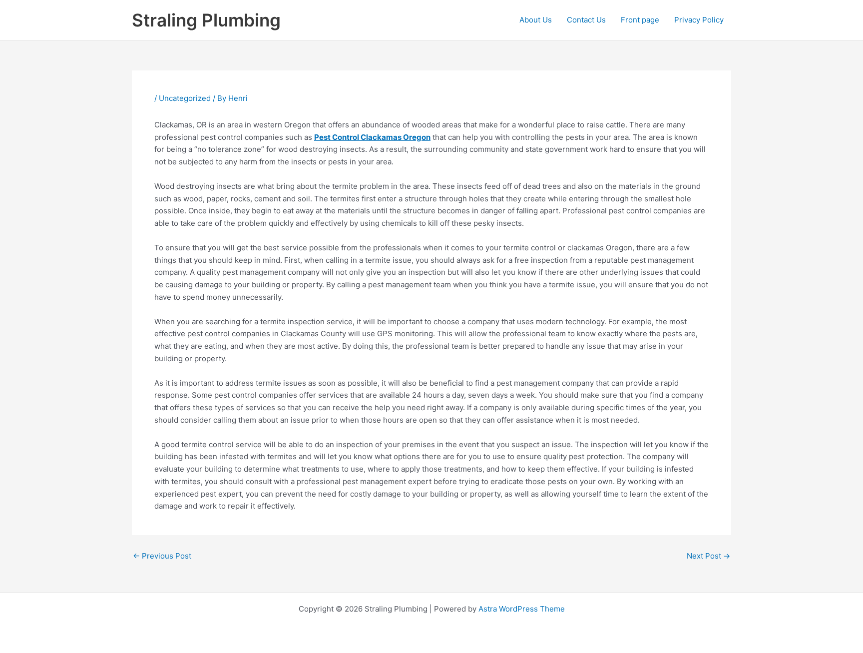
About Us (535, 19)
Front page (640, 19)
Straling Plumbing (206, 19)
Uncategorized (185, 98)
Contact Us (586, 19)
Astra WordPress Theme (521, 609)
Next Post (708, 556)
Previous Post (162, 556)
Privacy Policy (699, 19)
